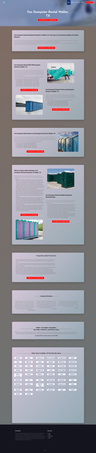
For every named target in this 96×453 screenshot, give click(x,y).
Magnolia (51, 362)
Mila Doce (28, 362)
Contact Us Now (89, 2)
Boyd (72, 380)
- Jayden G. (76, 307)
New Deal (18, 389)
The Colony (62, 366)
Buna (18, 362)
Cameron (29, 384)
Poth (29, 380)
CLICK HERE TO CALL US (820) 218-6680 (47, 20)
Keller (61, 389)
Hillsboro (40, 374)
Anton (50, 370)
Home (69, 2)
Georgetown (62, 358)
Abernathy (18, 380)
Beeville (18, 394)
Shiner (28, 366)
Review (72, 2)
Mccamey (50, 389)
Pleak (29, 389)
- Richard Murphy (31, 310)
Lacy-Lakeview (50, 358)
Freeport (73, 389)
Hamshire (18, 370)
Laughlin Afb (40, 370)
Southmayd (62, 380)
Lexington (39, 366)
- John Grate (53, 308)
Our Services (77, 2)
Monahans (18, 384)
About (82, 2)
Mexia (39, 380)
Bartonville (72, 366)
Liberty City (40, 358)
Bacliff (72, 358)
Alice (61, 374)
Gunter (29, 358)
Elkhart (18, 366)
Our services (50, 436)
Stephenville (73, 362)
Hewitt (28, 370)
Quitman (29, 394)
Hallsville (18, 358)
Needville (51, 374)
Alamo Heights (61, 370)
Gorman (51, 366)
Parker (72, 384)
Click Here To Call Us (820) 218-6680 (46, 47)
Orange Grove (61, 384)
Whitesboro (62, 362)
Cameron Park (72, 370)
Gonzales (40, 389)
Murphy (29, 374)
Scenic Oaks (51, 380)
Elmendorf (72, 374)
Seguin (40, 362)
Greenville (50, 384)
